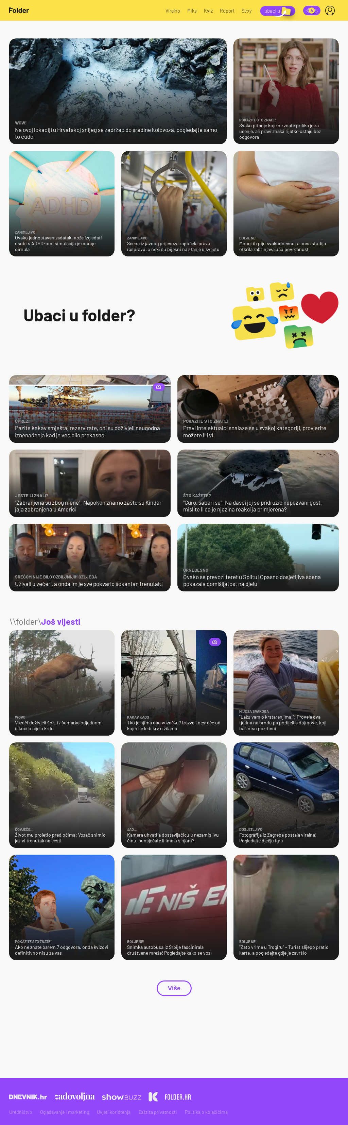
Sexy (247, 11)
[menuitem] (331, 10)
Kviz (208, 11)
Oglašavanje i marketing (64, 1112)
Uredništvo (20, 1112)
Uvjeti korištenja (113, 1112)
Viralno (173, 11)
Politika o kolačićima (206, 1112)
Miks (192, 11)
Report (227, 11)
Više (174, 988)
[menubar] (331, 10)
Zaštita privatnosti (157, 1112)
